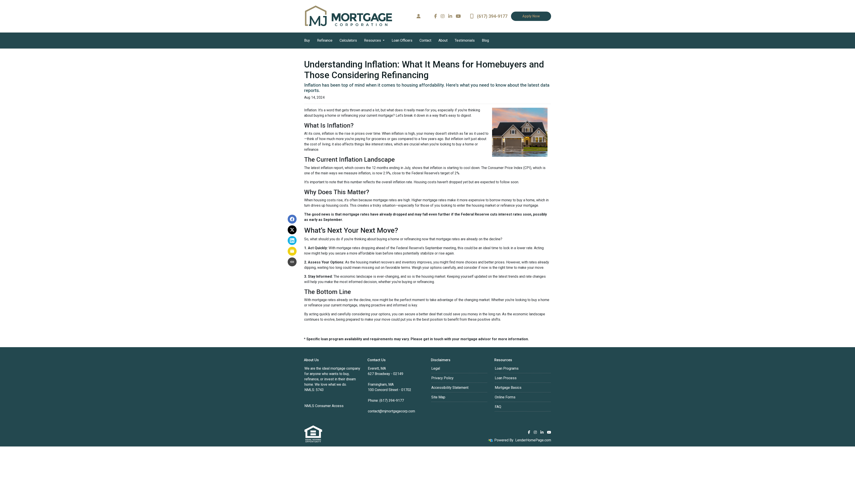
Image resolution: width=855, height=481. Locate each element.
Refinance (324, 40)
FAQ (498, 407)
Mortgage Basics (508, 387)
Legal (435, 368)
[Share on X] (292, 229)
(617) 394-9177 (492, 16)
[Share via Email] (292, 251)
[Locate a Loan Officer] (419, 16)
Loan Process (506, 378)
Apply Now (531, 16)
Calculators (348, 40)
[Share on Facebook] (292, 219)
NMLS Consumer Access (324, 406)
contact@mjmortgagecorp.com (391, 411)
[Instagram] (443, 16)
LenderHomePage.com (533, 440)
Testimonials (465, 40)
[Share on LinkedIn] (292, 240)
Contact (425, 40)
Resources (373, 40)
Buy (307, 40)
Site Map (438, 397)
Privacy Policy (442, 378)
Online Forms (505, 397)
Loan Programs (507, 368)
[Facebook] (435, 16)
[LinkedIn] (450, 16)
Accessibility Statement (449, 387)
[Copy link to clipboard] (292, 261)
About (443, 40)
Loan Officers (402, 40)
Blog (485, 40)
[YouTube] (458, 16)
